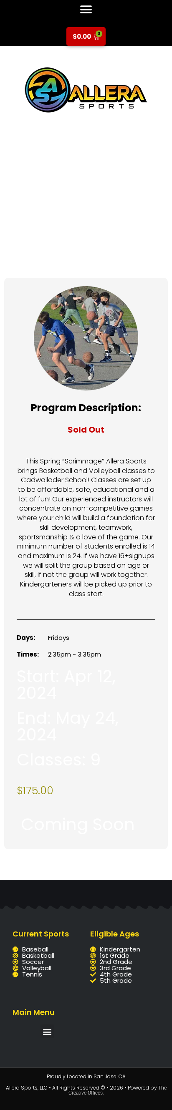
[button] (86, 9)
